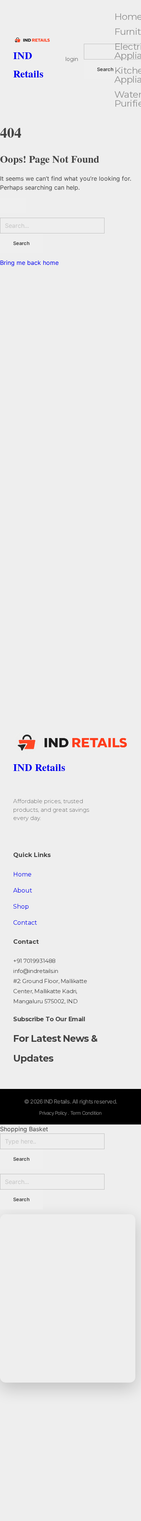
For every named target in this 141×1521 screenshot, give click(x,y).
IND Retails (39, 767)
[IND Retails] (31, 40)
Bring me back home (29, 262)
